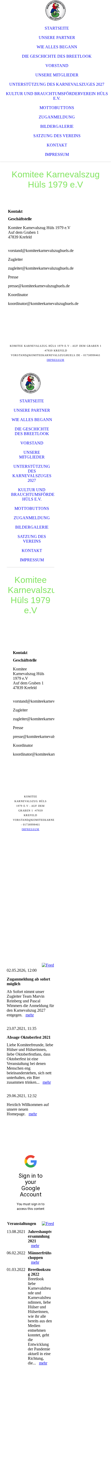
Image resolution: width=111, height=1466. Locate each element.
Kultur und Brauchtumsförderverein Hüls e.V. (57, 96)
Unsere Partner (57, 37)
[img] (55, 10)
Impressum (57, 154)
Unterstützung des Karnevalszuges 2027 (56, 84)
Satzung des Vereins (57, 136)
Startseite (57, 28)
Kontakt (57, 145)
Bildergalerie (57, 126)
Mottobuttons (56, 107)
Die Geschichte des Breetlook (57, 56)
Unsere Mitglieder (56, 75)
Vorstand (56, 65)
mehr (30, 1015)
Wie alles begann (57, 47)
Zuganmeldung (57, 117)
